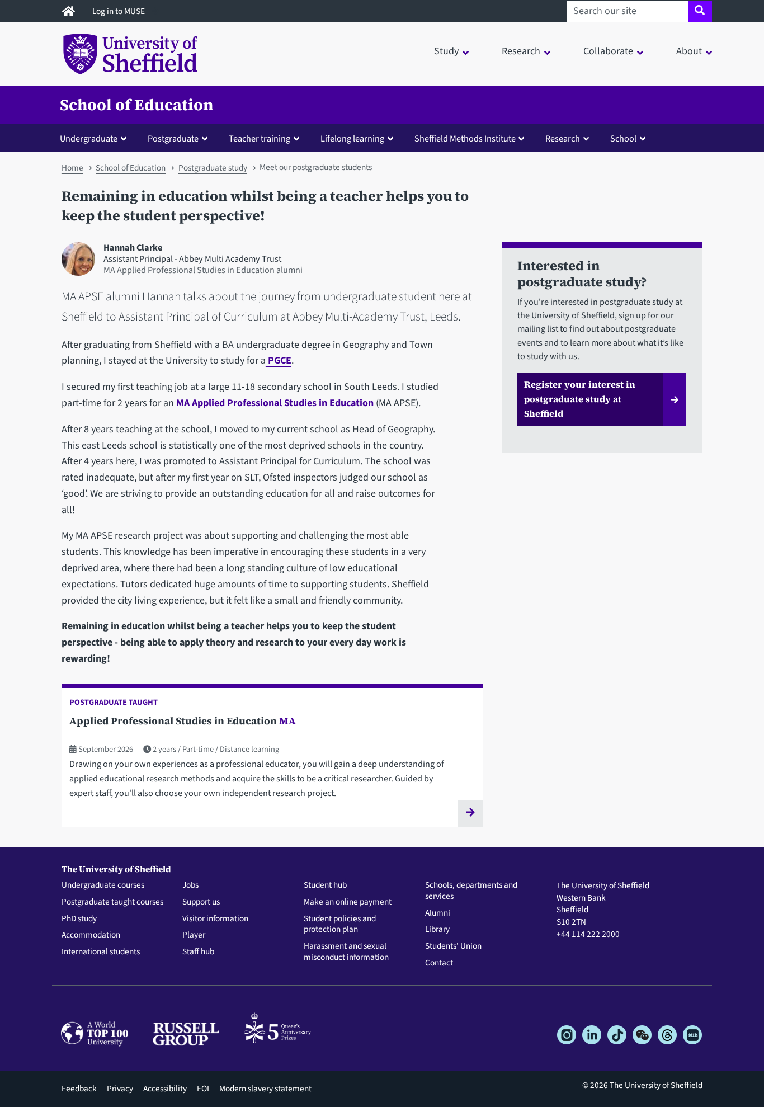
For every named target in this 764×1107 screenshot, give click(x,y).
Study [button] (446, 51)
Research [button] (521, 51)
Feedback (79, 1088)
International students (101, 952)
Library (437, 929)
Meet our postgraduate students (316, 167)
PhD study (79, 919)
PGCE (278, 361)
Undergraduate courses (103, 885)
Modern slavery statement (265, 1088)
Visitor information (215, 919)
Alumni (437, 913)
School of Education (137, 104)
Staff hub (198, 952)
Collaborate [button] (608, 51)
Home (72, 168)
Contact (439, 963)
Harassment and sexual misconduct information (346, 952)
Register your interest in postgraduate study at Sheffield (579, 399)
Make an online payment (348, 902)
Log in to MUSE (119, 11)
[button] (95, 138)
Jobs (190, 885)
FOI (203, 1088)
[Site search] (700, 11)
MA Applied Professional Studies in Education (275, 403)
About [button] (689, 51)
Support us (201, 902)
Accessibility (165, 1088)
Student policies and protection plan (340, 924)
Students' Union (453, 946)
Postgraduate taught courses (112, 902)
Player (193, 935)
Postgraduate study (212, 168)
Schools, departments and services (471, 891)
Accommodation (91, 935)
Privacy (120, 1088)
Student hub (325, 885)
